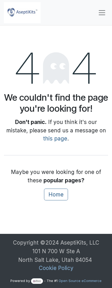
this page (55, 138)
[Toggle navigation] (102, 12)
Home (56, 194)
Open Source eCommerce (80, 281)
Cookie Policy (56, 268)
